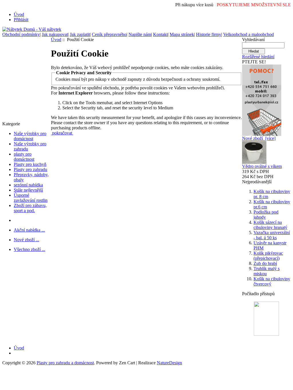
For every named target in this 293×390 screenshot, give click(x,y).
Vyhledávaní (253, 39)
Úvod (19, 14)
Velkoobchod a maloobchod (248, 34)
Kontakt (160, 34)
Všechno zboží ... (29, 249)
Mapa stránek (182, 34)
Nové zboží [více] (259, 138)
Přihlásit (21, 19)
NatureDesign (169, 362)
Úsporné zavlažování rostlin (30, 198)
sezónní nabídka (28, 184)
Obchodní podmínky (21, 34)
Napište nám (139, 34)
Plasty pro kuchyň (30, 164)
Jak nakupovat (55, 34)
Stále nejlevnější (28, 190)
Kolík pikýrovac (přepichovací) (268, 256)
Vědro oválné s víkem (262, 166)
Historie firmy (208, 34)
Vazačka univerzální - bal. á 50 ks (272, 235)
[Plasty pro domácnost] (261, 98)
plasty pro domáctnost (24, 157)
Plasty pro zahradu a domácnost (65, 362)
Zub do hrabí (265, 263)
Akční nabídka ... (29, 230)
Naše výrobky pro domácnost (30, 136)
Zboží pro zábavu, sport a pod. (30, 208)
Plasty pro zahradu (30, 169)
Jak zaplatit (80, 34)
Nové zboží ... (26, 239)
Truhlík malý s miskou (267, 271)
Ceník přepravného (109, 34)
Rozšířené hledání (258, 56)
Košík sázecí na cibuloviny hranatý (270, 225)
